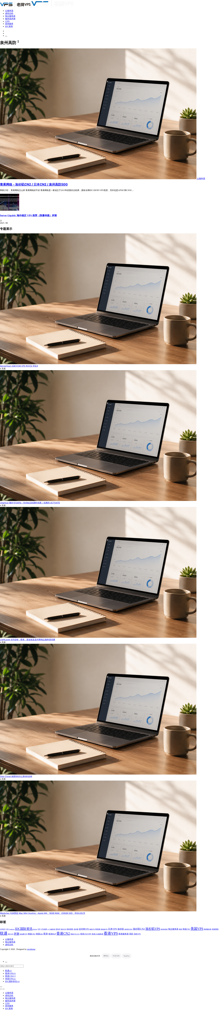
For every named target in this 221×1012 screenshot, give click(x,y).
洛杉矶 (120, 929)
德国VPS (92, 929)
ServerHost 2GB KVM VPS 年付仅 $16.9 (19, 366)
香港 (45, 934)
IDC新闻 (9, 26)
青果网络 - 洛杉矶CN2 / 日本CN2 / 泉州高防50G (34, 184)
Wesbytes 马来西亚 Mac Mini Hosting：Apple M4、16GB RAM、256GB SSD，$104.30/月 (42, 913)
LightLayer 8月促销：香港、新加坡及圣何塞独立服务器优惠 (27, 639)
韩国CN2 (31, 934)
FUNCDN (116, 956)
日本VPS (112, 929)
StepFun (126, 956)
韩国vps (39, 934)
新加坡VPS (104, 929)
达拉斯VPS (23, 934)
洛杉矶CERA (128, 929)
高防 (131, 934)
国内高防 (70, 929)
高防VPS (137, 934)
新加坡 (97, 929)
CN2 (7, 929)
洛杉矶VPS (152, 928)
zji (48, 929)
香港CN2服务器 (97, 934)
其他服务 (9, 24)
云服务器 (9, 11)
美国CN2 (186, 929)
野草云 (106, 956)
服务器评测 (10, 19)
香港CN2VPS (85, 934)
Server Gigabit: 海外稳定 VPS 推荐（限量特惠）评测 (28, 215)
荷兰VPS (10, 934)
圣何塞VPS (84, 929)
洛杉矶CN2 (139, 929)
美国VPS (197, 929)
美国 (180, 929)
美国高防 (215, 929)
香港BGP (52, 934)
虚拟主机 (9, 13)
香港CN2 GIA (75, 934)
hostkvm (11, 929)
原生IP (58, 929)
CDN (7, 21)
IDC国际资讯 (23, 928)
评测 (16, 933)
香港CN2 (63, 933)
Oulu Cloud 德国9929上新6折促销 (16, 776)
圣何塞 (76, 929)
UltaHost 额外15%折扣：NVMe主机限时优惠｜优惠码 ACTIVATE (30, 502)
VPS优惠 (44, 929)
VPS (38, 929)
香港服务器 (123, 934)
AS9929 (2, 929)
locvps (35, 929)
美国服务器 (207, 929)
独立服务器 (10, 16)
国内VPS (63, 929)
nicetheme (31, 949)
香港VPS (111, 933)
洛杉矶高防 (164, 929)
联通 (3, 933)
